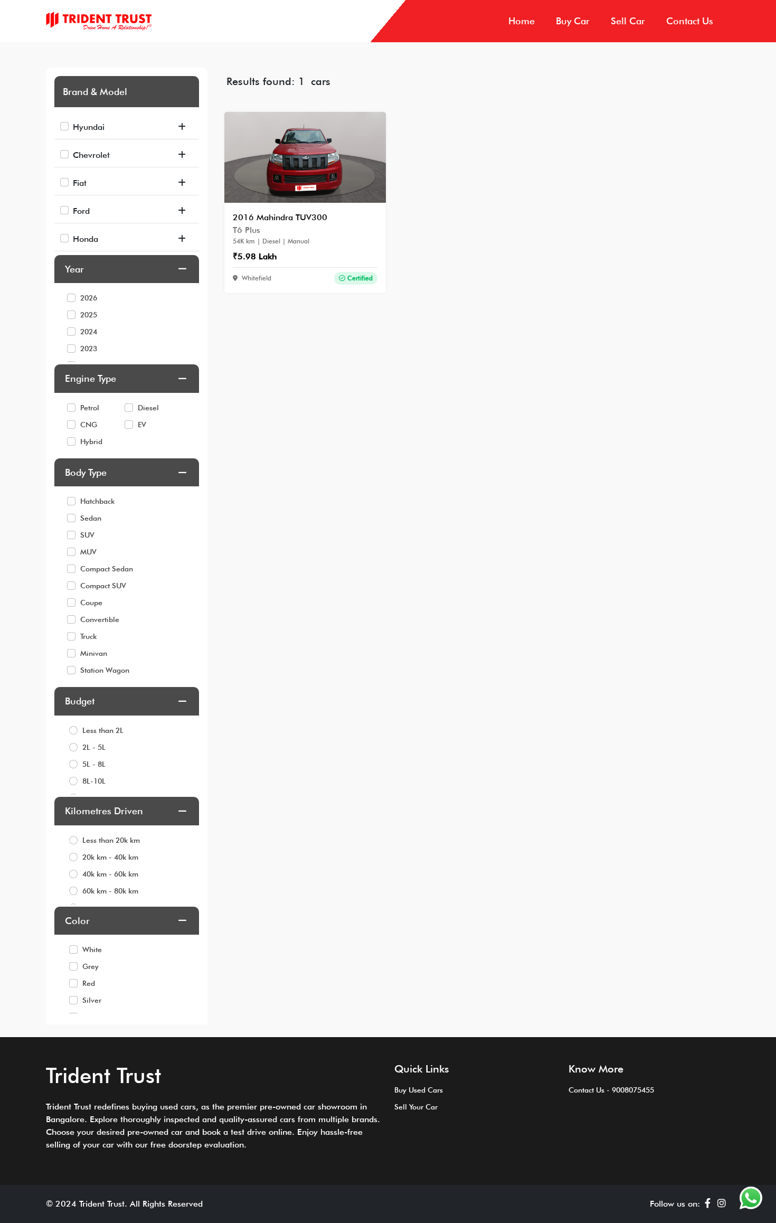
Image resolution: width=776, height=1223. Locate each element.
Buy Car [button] (573, 20)
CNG (88, 424)
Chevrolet (91, 155)
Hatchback (97, 501)
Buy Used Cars (418, 1090)
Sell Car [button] (628, 20)
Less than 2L (103, 730)
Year (74, 269)
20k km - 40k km (110, 857)
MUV (88, 552)
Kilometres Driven (104, 810)
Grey (90, 966)
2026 (88, 298)
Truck (88, 636)
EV (142, 424)
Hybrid (91, 441)
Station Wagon (104, 670)
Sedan (90, 518)
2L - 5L (94, 747)
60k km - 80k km (110, 891)
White (92, 949)
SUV (87, 535)
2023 (88, 348)
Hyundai (89, 127)
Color (77, 920)
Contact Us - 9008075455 (611, 1090)
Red (88, 983)
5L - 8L (94, 764)
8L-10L (94, 781)
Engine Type (90, 378)
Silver (91, 1000)
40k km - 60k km (110, 874)
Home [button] (521, 20)
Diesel (148, 407)
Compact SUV (103, 585)
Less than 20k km (111, 840)
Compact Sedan (106, 568)
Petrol (89, 407)
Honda (85, 239)
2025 (88, 314)
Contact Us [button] (689, 20)
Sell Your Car (416, 1107)
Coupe (91, 602)
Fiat (80, 183)
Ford (81, 211)
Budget (79, 701)
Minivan (93, 653)
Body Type (86, 472)
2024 (88, 331)
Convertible (99, 619)
